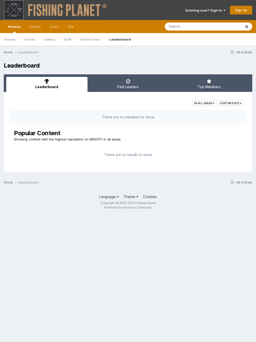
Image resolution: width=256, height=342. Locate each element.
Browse (14, 27)
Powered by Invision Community (128, 207)
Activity (35, 27)
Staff (67, 39)
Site (71, 27)
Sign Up (241, 10)
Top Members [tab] (209, 87)
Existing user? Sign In (205, 10)
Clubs (54, 27)
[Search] (246, 27)
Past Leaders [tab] (128, 87)
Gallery (49, 39)
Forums (10, 39)
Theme (130, 197)
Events (30, 39)
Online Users (90, 39)
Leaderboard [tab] (46, 87)
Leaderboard (120, 39)
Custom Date (230, 103)
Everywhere (225, 26)
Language (108, 197)
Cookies (150, 197)
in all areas (203, 103)
